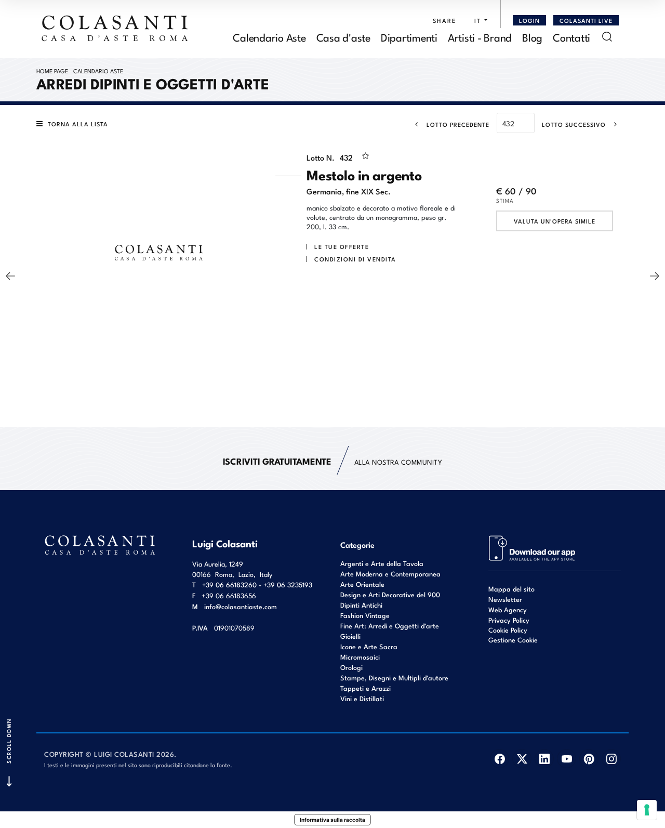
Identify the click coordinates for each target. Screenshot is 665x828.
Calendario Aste (269, 36)
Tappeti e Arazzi (365, 688)
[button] (478, 20)
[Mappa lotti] (532, 547)
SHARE (444, 20)
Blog (532, 36)
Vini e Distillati (362, 698)
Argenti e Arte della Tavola (381, 563)
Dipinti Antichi (361, 605)
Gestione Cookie (513, 640)
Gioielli (350, 636)
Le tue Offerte (341, 246)
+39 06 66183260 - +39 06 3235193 (257, 584)
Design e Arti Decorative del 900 (390, 594)
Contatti (571, 36)
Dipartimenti (409, 36)
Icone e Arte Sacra (368, 646)
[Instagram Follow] (611, 758)
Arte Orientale (362, 584)
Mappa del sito (511, 589)
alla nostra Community (333, 460)
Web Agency (507, 609)
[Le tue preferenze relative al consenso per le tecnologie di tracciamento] (647, 810)
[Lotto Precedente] (10, 276)
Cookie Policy (507, 630)
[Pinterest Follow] (588, 758)
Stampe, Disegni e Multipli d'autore (394, 677)
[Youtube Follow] (566, 758)
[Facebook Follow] (499, 758)
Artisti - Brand (480, 36)
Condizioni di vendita (355, 259)
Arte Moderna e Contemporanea (390, 574)
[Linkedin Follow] (544, 758)
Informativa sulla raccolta (332, 820)
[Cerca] (607, 37)
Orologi (351, 667)
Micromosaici (360, 657)
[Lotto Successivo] (654, 276)
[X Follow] (521, 758)
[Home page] (115, 28)
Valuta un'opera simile (554, 221)
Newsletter (505, 599)
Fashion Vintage (365, 615)
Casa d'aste (343, 36)
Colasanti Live (586, 20)
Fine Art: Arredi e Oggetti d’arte (389, 625)
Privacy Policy (508, 620)
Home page (52, 71)
